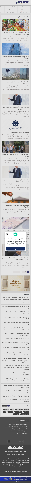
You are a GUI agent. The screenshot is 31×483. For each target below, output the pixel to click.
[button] (7, 233)
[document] (15, 241)
